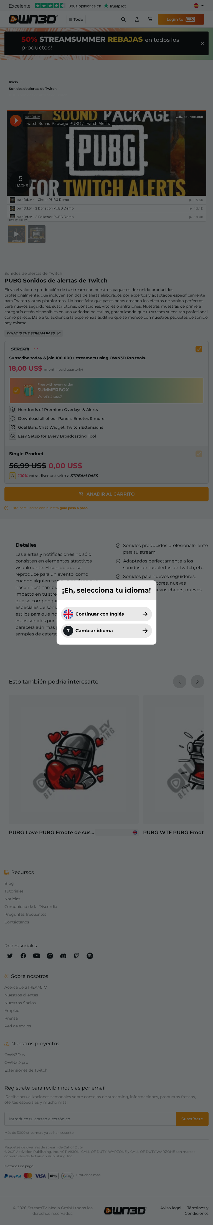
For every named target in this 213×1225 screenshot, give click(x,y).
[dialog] (106, 612)
